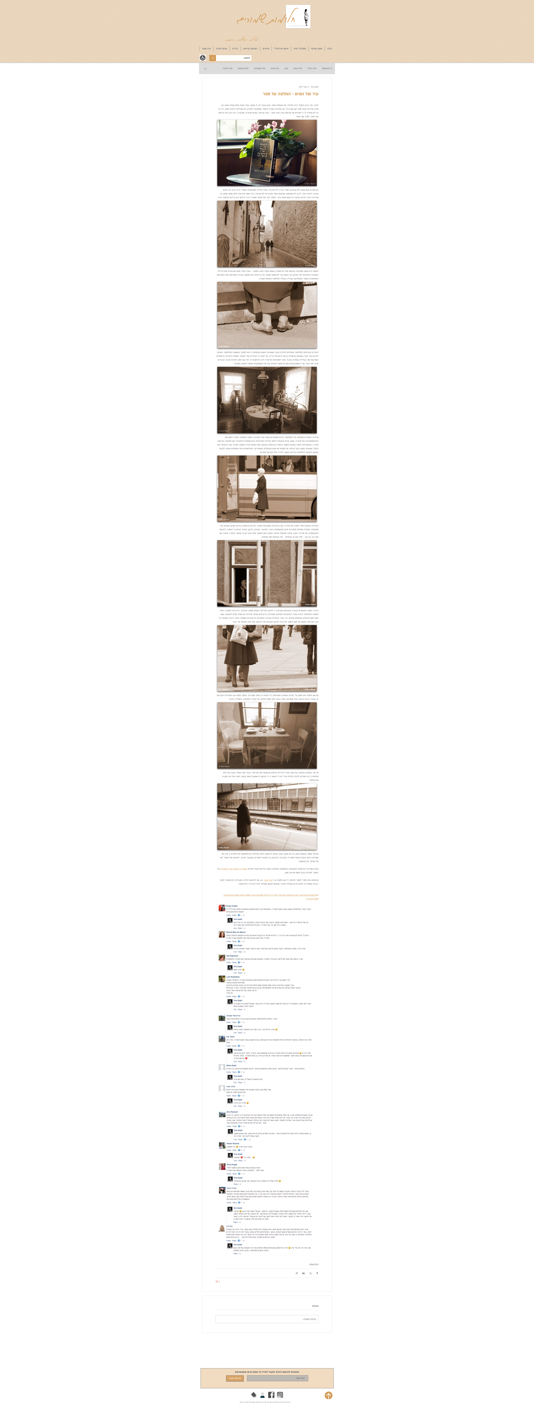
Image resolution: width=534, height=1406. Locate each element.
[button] (297, 676)
